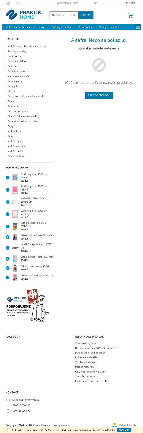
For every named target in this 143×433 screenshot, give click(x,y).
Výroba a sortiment (85, 362)
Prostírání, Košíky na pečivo (23, 121)
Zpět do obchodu (99, 95)
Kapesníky (13, 106)
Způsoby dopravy (85, 376)
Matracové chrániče (19, 76)
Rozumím (124, 430)
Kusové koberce (17, 156)
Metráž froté (15, 131)
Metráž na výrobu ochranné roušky (27, 46)
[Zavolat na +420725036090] (11, 2)
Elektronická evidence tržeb (91, 381)
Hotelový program (18, 111)
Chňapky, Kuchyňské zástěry (24, 116)
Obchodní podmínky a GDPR (90, 372)
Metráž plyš (14, 141)
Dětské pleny (15, 81)
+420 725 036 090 (20, 405)
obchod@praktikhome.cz (25, 400)
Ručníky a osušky (17, 51)
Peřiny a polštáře (17, 61)
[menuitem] (25, 27)
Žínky (11, 126)
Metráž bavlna (16, 151)
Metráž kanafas (16, 146)
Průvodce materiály (86, 357)
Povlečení (13, 66)
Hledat (85, 15)
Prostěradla (14, 56)
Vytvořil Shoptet (128, 425)
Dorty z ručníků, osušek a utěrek (26, 96)
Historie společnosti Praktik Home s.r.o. (97, 348)
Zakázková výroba (67, 3)
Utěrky (11, 91)
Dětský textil (15, 86)
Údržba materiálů (84, 367)
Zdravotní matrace (18, 71)
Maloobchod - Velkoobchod (90, 353)
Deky (10, 136)
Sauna (11, 101)
